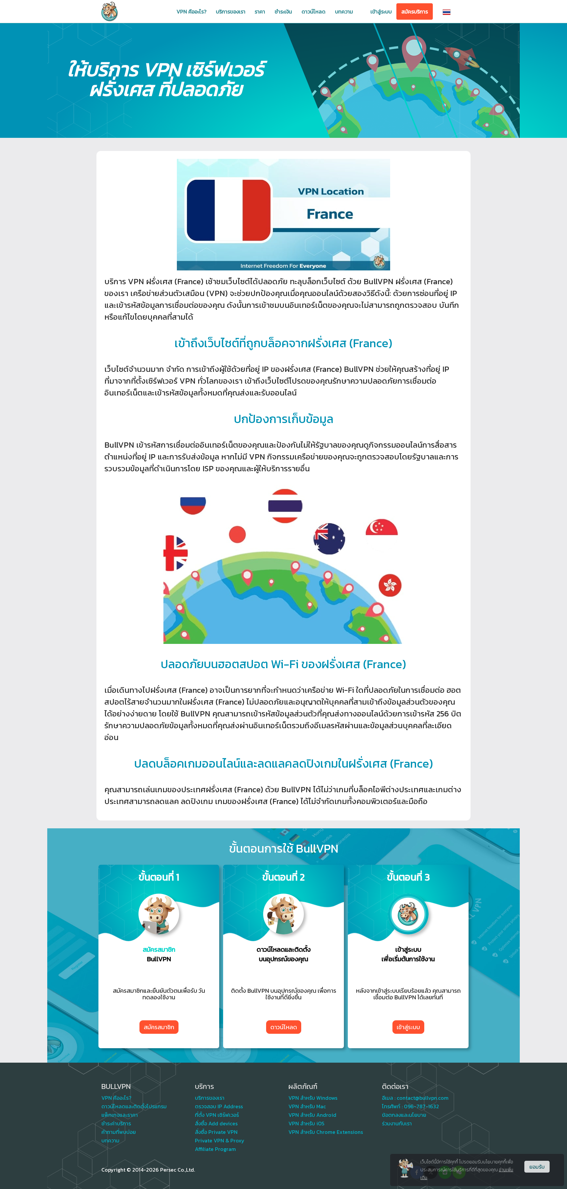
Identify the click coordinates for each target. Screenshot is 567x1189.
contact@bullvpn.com (423, 1098)
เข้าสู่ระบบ (381, 11)
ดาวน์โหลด (314, 11)
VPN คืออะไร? (191, 11)
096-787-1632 (421, 1106)
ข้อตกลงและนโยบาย (404, 1115)
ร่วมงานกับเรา (397, 1123)
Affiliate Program (215, 1149)
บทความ (344, 11)
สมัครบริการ (414, 11)
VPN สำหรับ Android (312, 1115)
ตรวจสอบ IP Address (219, 1106)
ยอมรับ (537, 1167)
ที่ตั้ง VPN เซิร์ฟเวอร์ (217, 1115)
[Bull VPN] (109, 11)
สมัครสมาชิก (159, 1027)
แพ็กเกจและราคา (119, 1115)
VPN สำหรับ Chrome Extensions (325, 1132)
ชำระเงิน (283, 11)
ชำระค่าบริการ (116, 1123)
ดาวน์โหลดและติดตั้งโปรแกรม (134, 1106)
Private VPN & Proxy (219, 1140)
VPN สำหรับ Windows (312, 1098)
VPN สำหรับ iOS (306, 1123)
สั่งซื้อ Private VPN (216, 1132)
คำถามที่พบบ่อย (118, 1132)
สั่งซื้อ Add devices (216, 1123)
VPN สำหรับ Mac (307, 1106)
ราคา (260, 11)
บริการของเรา (230, 11)
